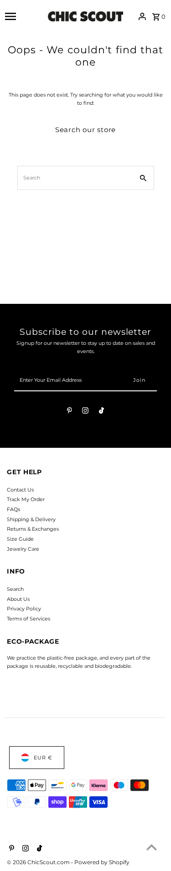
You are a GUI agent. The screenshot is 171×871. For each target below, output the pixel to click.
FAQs (13, 509)
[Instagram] (85, 411)
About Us (18, 599)
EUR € (43, 757)
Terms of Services (28, 618)
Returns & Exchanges (33, 529)
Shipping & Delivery (31, 519)
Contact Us (20, 490)
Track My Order (26, 499)
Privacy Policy (24, 608)
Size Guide (20, 539)
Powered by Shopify (102, 862)
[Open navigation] (24, 16)
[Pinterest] (69, 411)
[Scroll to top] (151, 847)
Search (15, 589)
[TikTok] (101, 411)
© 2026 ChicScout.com (39, 862)
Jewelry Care (23, 549)
